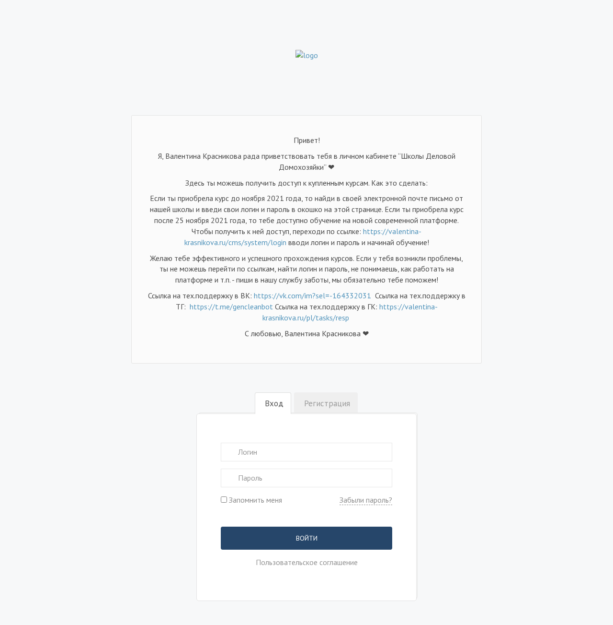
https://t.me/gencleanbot (231, 306)
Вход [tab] (274, 403)
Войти (307, 538)
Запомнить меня (254, 500)
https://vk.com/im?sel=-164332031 (313, 295)
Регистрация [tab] (327, 403)
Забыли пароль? (366, 500)
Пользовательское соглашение (307, 562)
